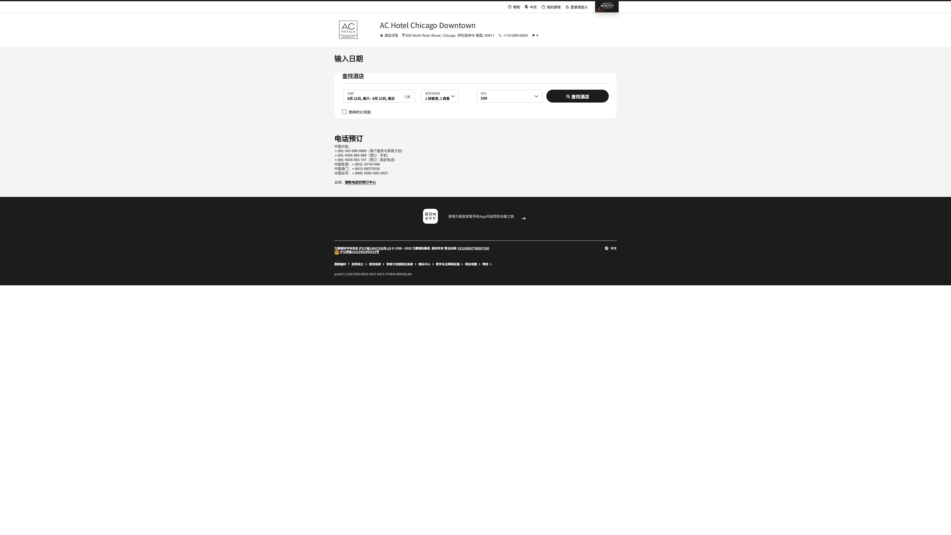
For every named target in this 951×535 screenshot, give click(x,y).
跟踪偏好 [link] (340, 264)
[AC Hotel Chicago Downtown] (348, 30)
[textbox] (379, 96)
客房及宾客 (432, 93)
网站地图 (471, 264)
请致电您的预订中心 (360, 182)
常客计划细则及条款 (399, 264)
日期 (350, 93)
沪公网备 (346, 252)
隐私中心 (424, 264)
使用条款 (375, 264)
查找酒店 (580, 96)
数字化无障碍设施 (448, 264)
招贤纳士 (358, 264)
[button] (453, 96)
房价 (484, 93)
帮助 (485, 264)
